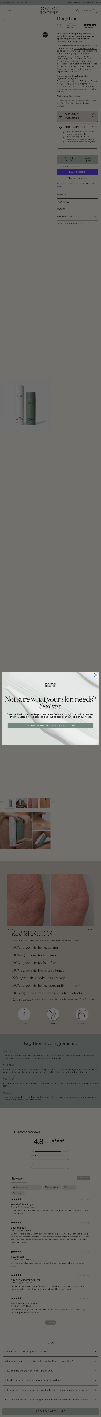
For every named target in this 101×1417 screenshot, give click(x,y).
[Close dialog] (96, 675)
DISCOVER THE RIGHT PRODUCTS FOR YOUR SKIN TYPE (50, 725)
